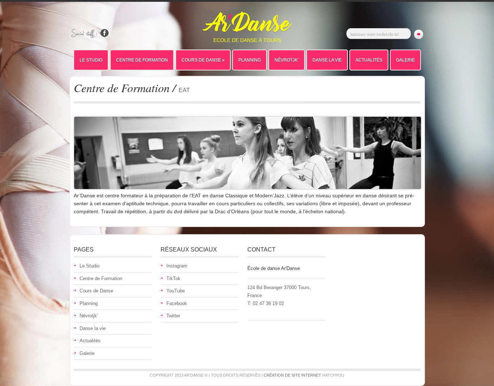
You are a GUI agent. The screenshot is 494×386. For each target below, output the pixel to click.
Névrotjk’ (286, 60)
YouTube (175, 290)
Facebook (176, 303)
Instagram (176, 266)
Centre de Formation (142, 60)
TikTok (173, 278)
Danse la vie (327, 60)
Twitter (173, 315)
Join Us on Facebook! (104, 33)
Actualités (368, 60)
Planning (249, 60)
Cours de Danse (203, 60)
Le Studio (91, 60)
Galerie (405, 60)
